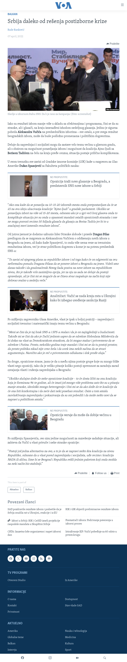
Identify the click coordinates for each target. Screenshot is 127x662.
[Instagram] (50, 658)
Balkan (13, 14)
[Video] (77, 658)
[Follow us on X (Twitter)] (18, 558)
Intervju (12, 650)
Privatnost (13, 612)
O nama (12, 599)
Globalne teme (16, 637)
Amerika (13, 631)
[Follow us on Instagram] (34, 558)
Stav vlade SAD (73, 605)
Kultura (69, 643)
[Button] (113, 44)
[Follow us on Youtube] (26, 558)
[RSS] (41, 558)
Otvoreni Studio (16, 580)
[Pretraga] (105, 658)
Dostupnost (71, 599)
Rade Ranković (16, 30)
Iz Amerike (71, 580)
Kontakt (12, 605)
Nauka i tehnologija (76, 631)
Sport (68, 650)
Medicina (70, 637)
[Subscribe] (49, 558)
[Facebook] (22, 658)
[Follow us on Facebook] (11, 558)
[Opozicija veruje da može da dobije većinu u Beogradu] (28, 419)
